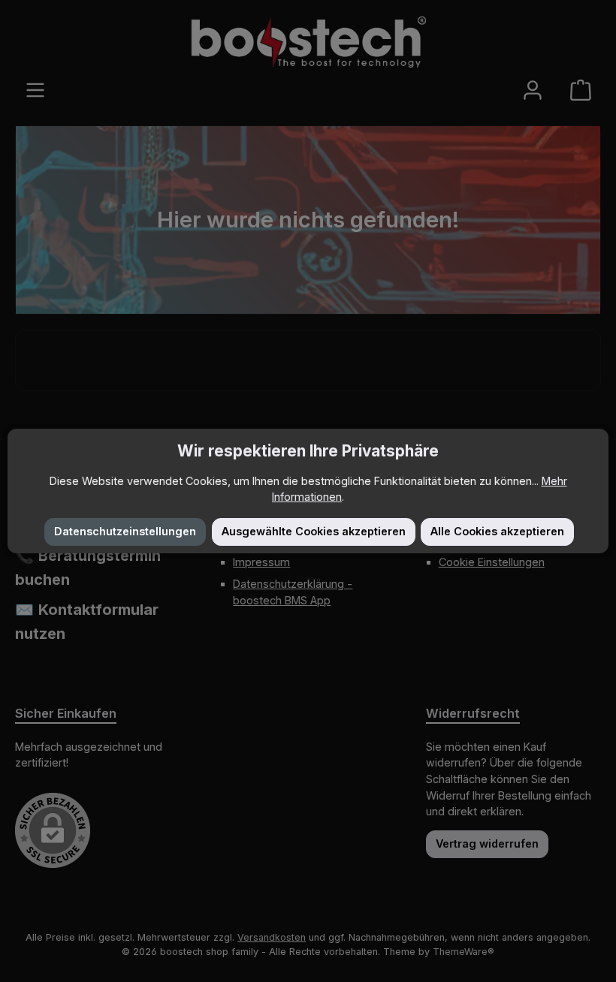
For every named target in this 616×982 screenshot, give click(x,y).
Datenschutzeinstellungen (125, 531)
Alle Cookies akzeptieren (497, 531)
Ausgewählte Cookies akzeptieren (314, 531)
